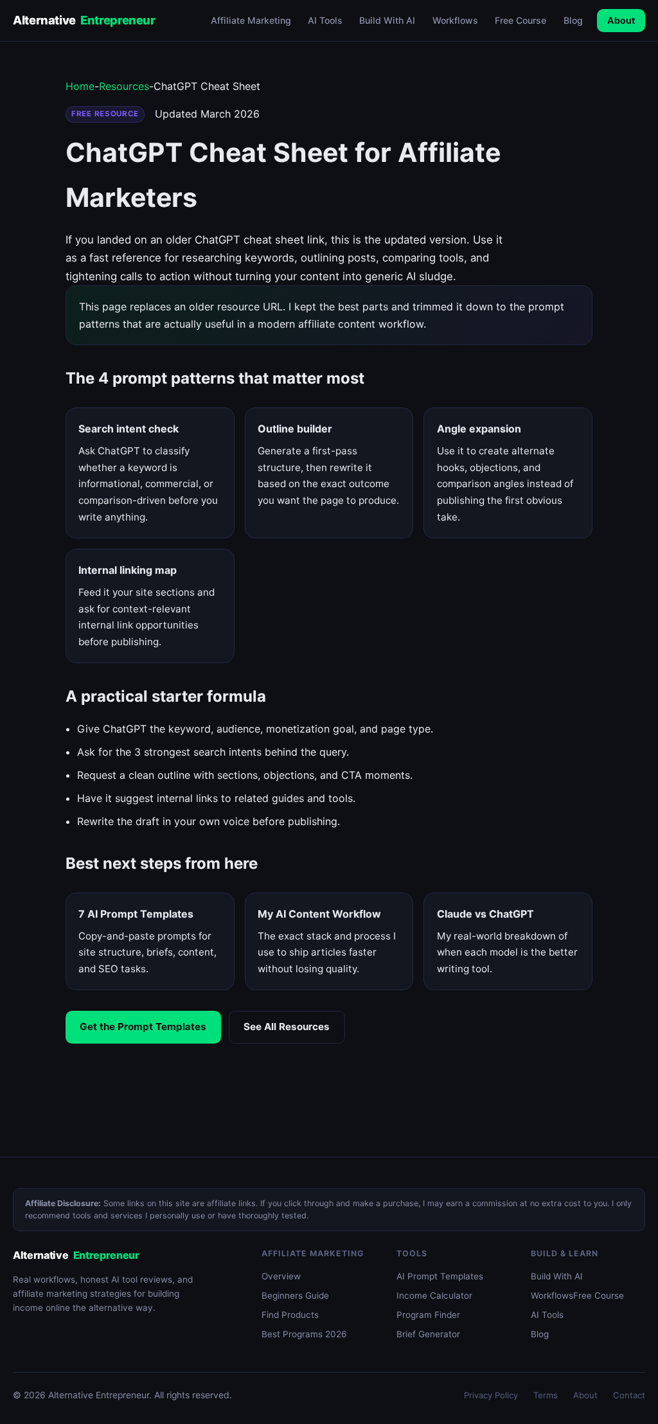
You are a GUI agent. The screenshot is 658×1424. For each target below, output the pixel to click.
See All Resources (287, 1026)
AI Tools (325, 20)
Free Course (520, 20)
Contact (629, 1395)
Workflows (455, 20)
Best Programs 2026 (304, 1334)
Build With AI (387, 20)
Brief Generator (428, 1334)
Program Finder (428, 1315)
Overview (281, 1276)
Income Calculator (434, 1295)
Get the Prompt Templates (143, 1026)
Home (80, 86)
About (621, 20)
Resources (124, 86)
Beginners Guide (295, 1295)
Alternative (84, 20)
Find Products (290, 1315)
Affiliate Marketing (251, 20)
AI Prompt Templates (439, 1276)
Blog (573, 20)
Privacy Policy (491, 1395)
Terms (545, 1395)
